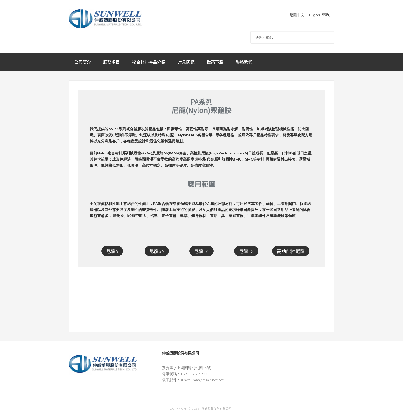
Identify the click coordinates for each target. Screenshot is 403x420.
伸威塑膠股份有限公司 (106, 18)
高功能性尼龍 (291, 251)
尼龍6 (112, 251)
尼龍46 (201, 251)
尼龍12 (246, 251)
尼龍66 (156, 251)
